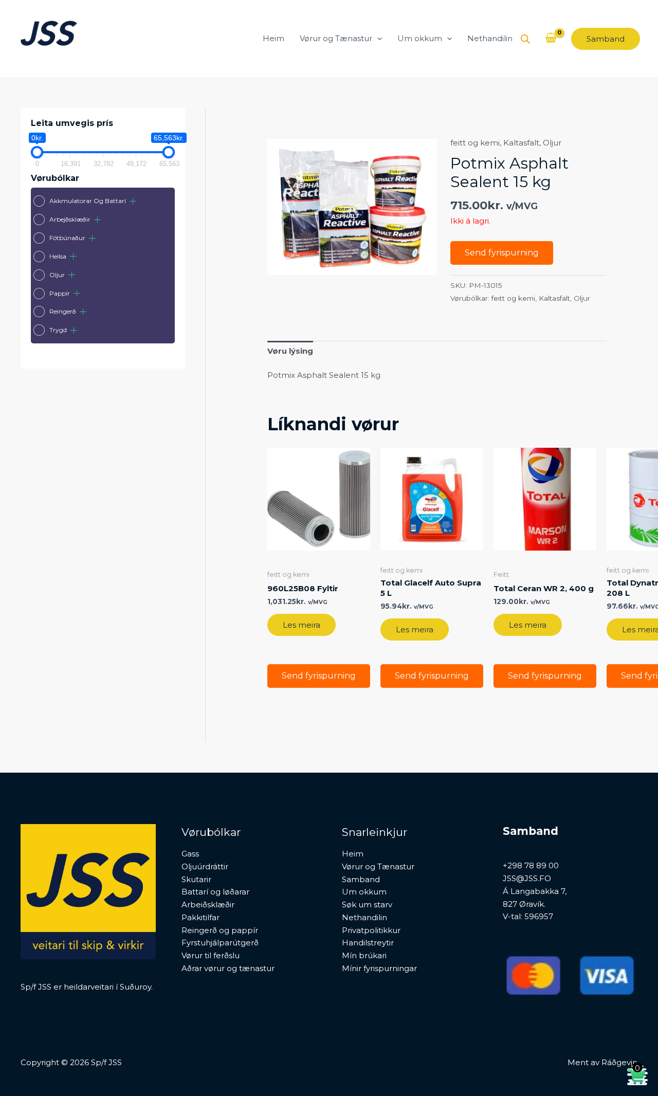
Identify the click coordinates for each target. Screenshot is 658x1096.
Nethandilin (490, 38)
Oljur (57, 275)
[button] (377, 39)
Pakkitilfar (200, 917)
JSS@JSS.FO (527, 878)
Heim (273, 38)
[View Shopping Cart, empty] (551, 38)
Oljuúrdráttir (204, 866)
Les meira (301, 625)
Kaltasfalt (521, 143)
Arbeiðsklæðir (207, 904)
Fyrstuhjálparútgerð (220, 942)
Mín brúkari (364, 955)
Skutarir (196, 879)
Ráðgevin (619, 1062)
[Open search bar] (525, 38)
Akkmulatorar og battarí (87, 201)
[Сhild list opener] (133, 201)
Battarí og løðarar (215, 892)
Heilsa (57, 256)
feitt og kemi (475, 143)
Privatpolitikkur (371, 930)
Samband (361, 879)
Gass (190, 853)
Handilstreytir (368, 942)
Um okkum (419, 38)
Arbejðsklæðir (69, 219)
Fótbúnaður (67, 238)
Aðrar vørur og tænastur (228, 968)
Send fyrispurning (502, 253)
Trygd (58, 330)
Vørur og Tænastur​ (336, 38)
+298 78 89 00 (531, 865)
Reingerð (62, 311)
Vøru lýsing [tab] (290, 351)
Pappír (59, 293)
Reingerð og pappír (219, 930)
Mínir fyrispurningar (379, 968)
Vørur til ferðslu (210, 955)
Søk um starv (367, 904)
